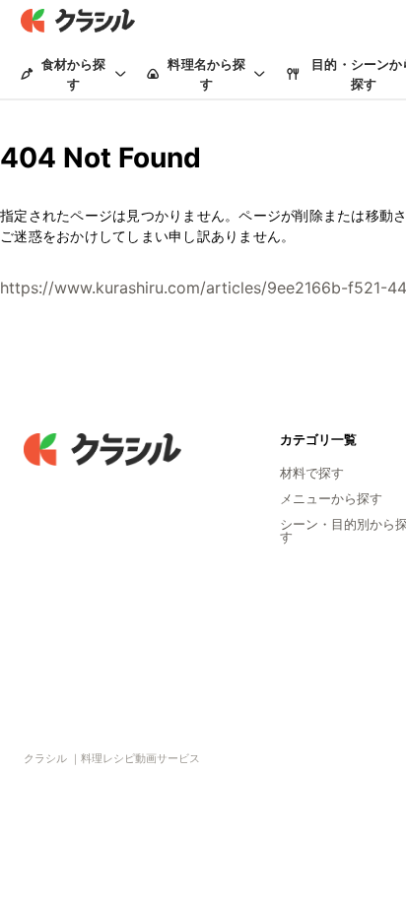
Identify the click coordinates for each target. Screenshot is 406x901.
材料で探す (312, 473)
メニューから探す (331, 498)
